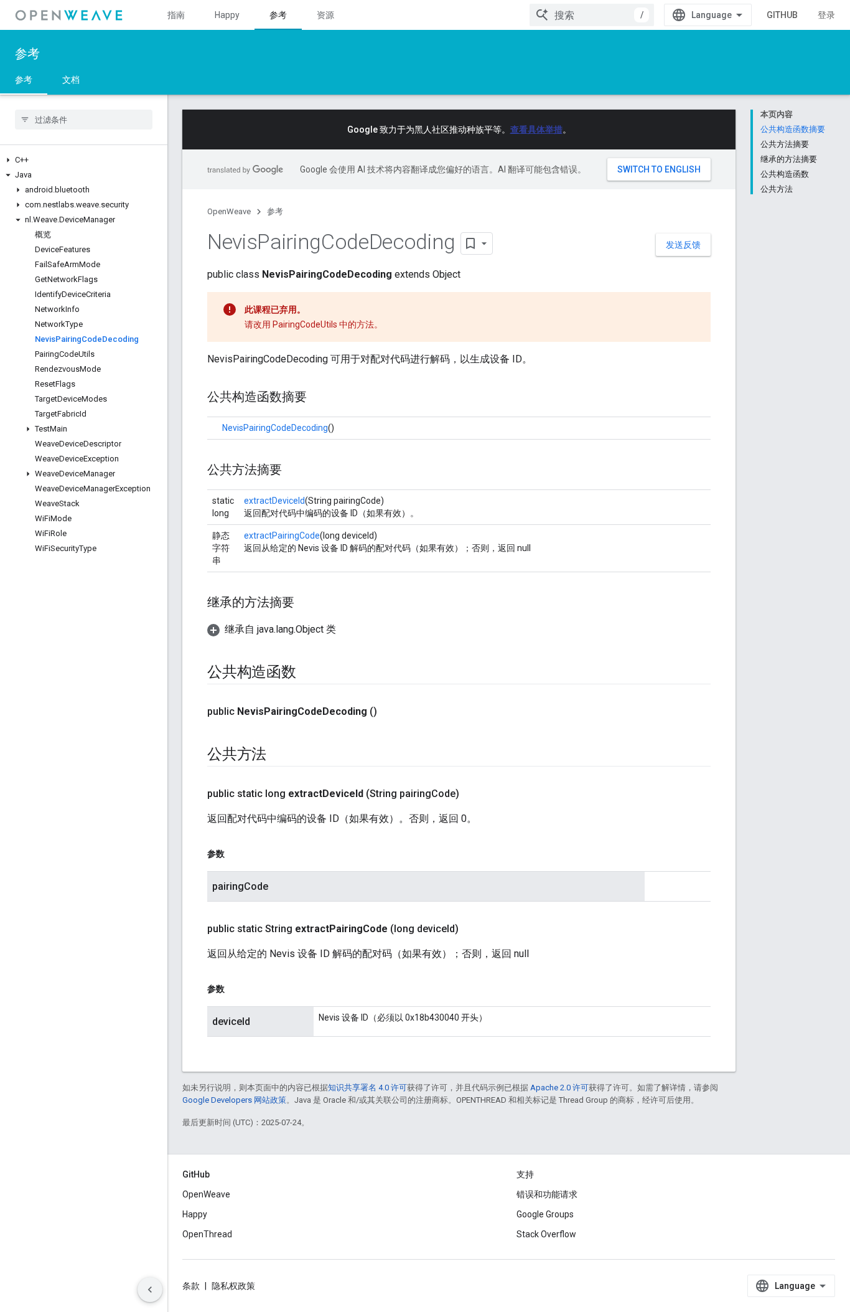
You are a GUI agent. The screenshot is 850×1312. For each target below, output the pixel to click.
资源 (325, 15)
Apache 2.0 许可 (559, 1087)
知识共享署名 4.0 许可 (367, 1087)
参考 (278, 15)
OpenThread (207, 1234)
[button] (83, 160)
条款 (191, 1286)
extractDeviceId (274, 501)
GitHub (782, 15)
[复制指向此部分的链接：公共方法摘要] (294, 470)
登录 (826, 15)
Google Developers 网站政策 (234, 1100)
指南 (176, 15)
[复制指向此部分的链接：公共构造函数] (308, 673)
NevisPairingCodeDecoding (275, 428)
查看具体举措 (536, 130)
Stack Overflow (546, 1234)
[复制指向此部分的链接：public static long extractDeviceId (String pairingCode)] (471, 793)
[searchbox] (83, 120)
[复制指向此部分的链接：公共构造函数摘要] (319, 397)
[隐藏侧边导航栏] (150, 1289)
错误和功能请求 (546, 1194)
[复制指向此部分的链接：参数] (237, 853)
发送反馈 (683, 245)
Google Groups (545, 1214)
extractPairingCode (282, 535)
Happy (227, 15)
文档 (71, 80)
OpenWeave (229, 211)
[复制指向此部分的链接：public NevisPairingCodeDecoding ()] (389, 711)
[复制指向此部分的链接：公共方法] (278, 755)
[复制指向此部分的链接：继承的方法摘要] (306, 603)
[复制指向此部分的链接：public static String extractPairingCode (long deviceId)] (471, 929)
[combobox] (592, 15)
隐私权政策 (233, 1286)
